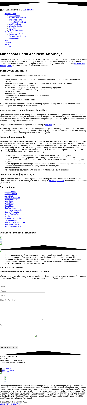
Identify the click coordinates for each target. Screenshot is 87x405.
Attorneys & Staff (15, 34)
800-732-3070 (8, 371)
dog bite (48, 125)
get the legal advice (56, 181)
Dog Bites (8, 216)
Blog (6, 40)
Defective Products (12, 198)
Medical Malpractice (13, 226)
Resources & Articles (17, 36)
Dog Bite (12, 28)
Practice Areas (10, 14)
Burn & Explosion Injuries (15, 222)
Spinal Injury (10, 206)
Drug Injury (9, 196)
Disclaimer (4, 404)
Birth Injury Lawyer (12, 224)
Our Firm (8, 32)
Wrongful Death (15, 26)
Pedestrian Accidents (17, 22)
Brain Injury (9, 204)
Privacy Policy (15, 404)
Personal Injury (11, 220)
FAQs (7, 44)
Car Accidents (14, 16)
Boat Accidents (15, 24)
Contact (8, 46)
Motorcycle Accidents (17, 18)
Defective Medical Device (15, 218)
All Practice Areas (16, 30)
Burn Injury (9, 202)
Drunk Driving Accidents (14, 214)
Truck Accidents (15, 20)
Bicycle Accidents (12, 212)
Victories (8, 42)
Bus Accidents (10, 208)
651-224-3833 (7, 369)
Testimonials (14, 38)
